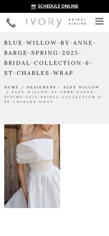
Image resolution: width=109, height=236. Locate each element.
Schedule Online (58, 6)
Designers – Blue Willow (63, 87)
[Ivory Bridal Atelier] (56, 22)
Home (11, 87)
